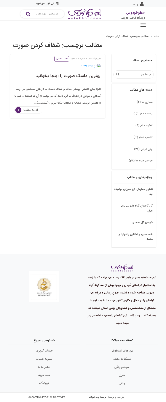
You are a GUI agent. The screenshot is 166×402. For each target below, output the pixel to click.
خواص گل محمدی (142, 222)
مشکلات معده (122, 359)
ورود (135, 4)
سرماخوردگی (121, 367)
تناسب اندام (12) (143, 137)
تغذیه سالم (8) (144, 125)
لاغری (121, 375)
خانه (156, 36)
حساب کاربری (44, 350)
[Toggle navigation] (143, 25)
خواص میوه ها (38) (141, 160)
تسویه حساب (44, 359)
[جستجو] (28, 14)
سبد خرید (44, 375)
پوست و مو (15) (143, 113)
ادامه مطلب (30, 110)
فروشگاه (44, 383)
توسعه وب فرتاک (97, 397)
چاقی (122, 383)
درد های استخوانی (122, 350)
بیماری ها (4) (145, 102)
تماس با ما (44, 367)
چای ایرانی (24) (143, 149)
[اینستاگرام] (57, 4)
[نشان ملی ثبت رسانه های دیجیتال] (44, 283)
